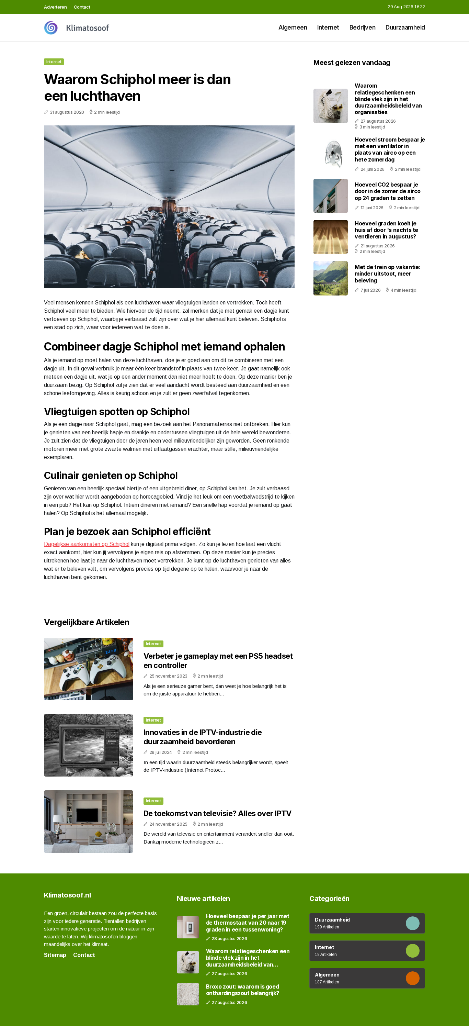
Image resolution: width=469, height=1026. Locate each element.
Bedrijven (362, 27)
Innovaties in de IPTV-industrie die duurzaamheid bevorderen (203, 737)
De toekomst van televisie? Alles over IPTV (217, 813)
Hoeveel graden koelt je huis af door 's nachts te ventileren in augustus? (386, 230)
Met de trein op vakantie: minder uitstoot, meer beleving (387, 273)
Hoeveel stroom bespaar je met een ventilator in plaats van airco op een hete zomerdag (390, 149)
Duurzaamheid (405, 27)
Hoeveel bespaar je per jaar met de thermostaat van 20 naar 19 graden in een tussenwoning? (247, 923)
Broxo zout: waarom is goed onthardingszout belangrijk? (242, 989)
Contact (82, 7)
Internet (328, 27)
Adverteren (55, 7)
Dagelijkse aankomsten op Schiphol (86, 544)
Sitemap (55, 955)
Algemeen (292, 27)
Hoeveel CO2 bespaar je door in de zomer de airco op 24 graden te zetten (388, 191)
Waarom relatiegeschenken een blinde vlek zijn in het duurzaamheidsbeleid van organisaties (388, 98)
